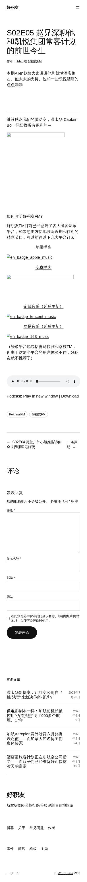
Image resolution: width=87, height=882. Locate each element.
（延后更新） (51, 306)
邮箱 (11, 578)
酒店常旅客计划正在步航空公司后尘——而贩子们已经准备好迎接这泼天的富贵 (37, 762)
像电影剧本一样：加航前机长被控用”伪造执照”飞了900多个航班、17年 (35, 715)
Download (70, 396)
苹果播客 (43, 247)
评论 (11, 510)
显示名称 (14, 558)
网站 (10, 597)
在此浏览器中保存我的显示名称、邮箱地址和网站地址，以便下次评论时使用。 (45, 618)
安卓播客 (43, 267)
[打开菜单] (77, 7)
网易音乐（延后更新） (43, 326)
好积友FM (35, 61)
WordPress (65, 873)
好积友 (13, 7)
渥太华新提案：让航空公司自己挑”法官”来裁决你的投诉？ (35, 695)
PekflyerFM (17, 414)
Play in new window (40, 396)
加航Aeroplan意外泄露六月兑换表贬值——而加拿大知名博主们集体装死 (35, 738)
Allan (20, 61)
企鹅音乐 (31, 306)
